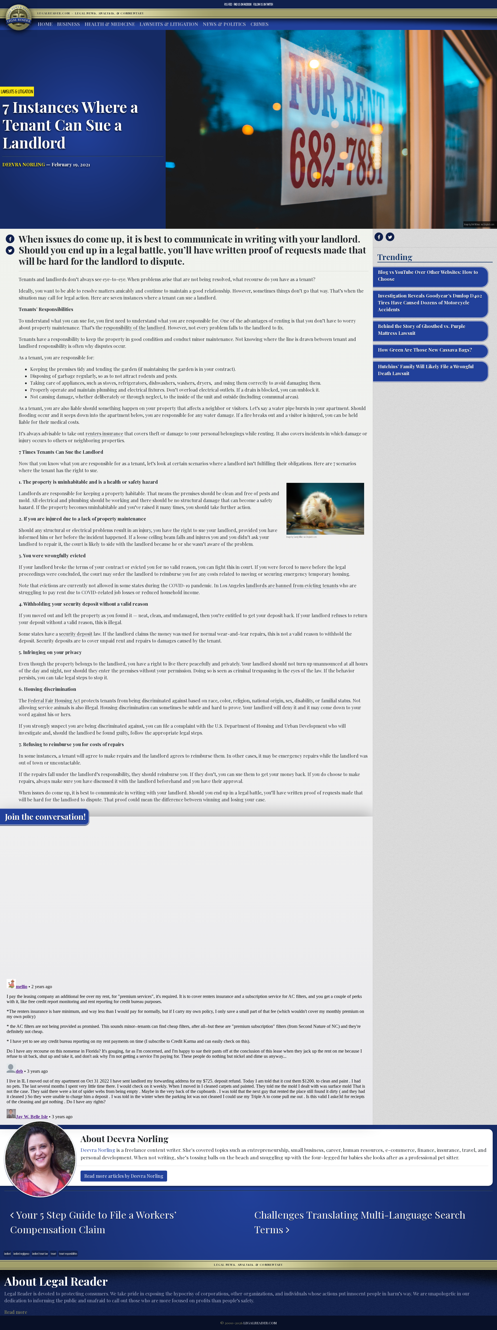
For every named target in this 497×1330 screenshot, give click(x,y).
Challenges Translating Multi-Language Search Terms (359, 1222)
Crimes (260, 24)
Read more (15, 1312)
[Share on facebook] (9, 239)
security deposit (75, 634)
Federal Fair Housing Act (54, 701)
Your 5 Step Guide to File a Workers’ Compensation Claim (93, 1222)
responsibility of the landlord (134, 328)
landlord (7, 1253)
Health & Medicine (110, 24)
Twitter (263, 4)
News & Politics (224, 24)
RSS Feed (228, 4)
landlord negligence (21, 1253)
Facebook (243, 4)
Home (45, 24)
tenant (53, 1253)
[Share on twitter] (9, 250)
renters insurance (104, 433)
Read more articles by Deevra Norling (123, 1176)
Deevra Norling (23, 164)
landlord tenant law (40, 1253)
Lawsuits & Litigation (168, 24)
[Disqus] (186, 901)
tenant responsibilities (68, 1253)
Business (68, 24)
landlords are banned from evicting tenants (292, 585)
